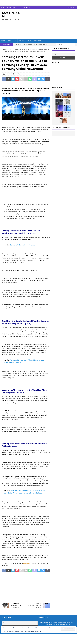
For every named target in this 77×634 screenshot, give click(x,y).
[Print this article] (26, 79)
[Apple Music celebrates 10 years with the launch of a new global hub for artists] (67, 95)
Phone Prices (11, 7)
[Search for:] (65, 44)
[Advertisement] (51, 24)
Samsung (26, 74)
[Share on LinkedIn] (13, 79)
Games (29, 41)
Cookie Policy (37, 631)
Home (3, 7)
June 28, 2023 (8, 74)
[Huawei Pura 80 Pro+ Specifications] (59, 114)
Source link (27, 563)
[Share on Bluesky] (43, 79)
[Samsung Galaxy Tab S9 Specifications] (59, 108)
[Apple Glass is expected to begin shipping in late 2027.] (59, 102)
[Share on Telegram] (39, 79)
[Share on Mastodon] (34, 79)
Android (21, 41)
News (9, 41)
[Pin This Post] (17, 79)
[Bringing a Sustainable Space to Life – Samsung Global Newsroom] (59, 95)
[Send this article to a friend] (21, 79)
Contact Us (26, 7)
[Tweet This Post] (8, 79)
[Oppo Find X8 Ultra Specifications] (63, 120)
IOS (15, 41)
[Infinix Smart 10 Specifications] (67, 108)
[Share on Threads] (47, 79)
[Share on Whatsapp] (30, 79)
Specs (18, 7)
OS (10, 49)
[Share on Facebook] (4, 79)
